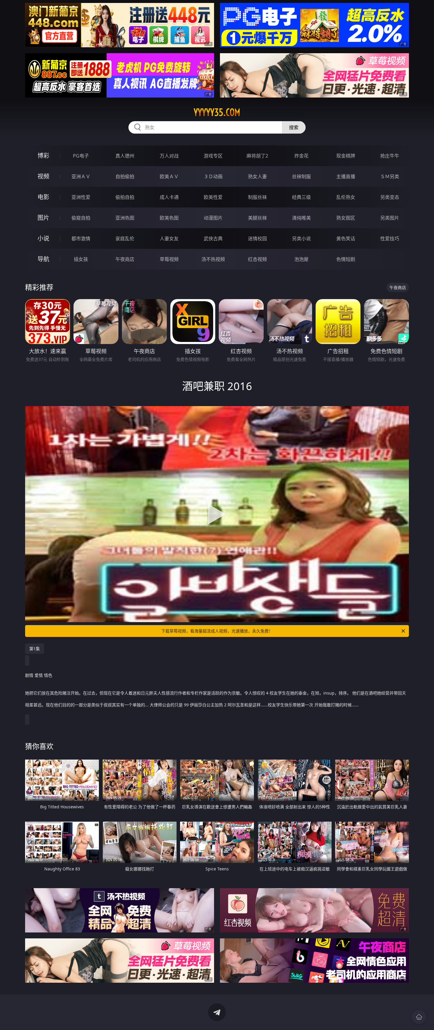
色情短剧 (345, 259)
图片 (43, 218)
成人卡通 (169, 197)
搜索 (293, 127)
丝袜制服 (301, 176)
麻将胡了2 (257, 156)
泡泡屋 (301, 259)
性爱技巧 (389, 238)
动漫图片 (213, 218)
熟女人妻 (257, 176)
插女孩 (81, 259)
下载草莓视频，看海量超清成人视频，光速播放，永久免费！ (217, 631)
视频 (43, 176)
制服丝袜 (257, 197)
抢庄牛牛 (389, 156)
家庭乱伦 (124, 238)
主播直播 (345, 176)
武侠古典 (213, 238)
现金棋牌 (345, 156)
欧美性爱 (213, 197)
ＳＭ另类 (389, 176)
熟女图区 (345, 218)
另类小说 (301, 238)
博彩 (43, 156)
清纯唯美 (301, 218)
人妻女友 (169, 238)
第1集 (34, 648)
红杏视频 (257, 259)
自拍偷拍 (124, 176)
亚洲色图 (124, 218)
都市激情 (80, 238)
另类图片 (389, 218)
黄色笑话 (345, 238)
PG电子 (81, 156)
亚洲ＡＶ (80, 176)
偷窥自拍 (80, 218)
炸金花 (301, 156)
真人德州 (124, 156)
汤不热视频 (213, 259)
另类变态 (389, 197)
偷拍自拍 (124, 197)
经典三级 (301, 197)
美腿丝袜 (257, 218)
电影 (43, 197)
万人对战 (169, 156)
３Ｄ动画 (213, 176)
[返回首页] (419, 1017)
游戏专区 (213, 156)
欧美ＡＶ (169, 176)
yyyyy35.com (217, 112)
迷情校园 (257, 238)
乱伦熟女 (345, 197)
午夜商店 (124, 259)
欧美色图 (169, 218)
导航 (43, 259)
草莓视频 (169, 259)
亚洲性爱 (80, 197)
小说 (43, 238)
